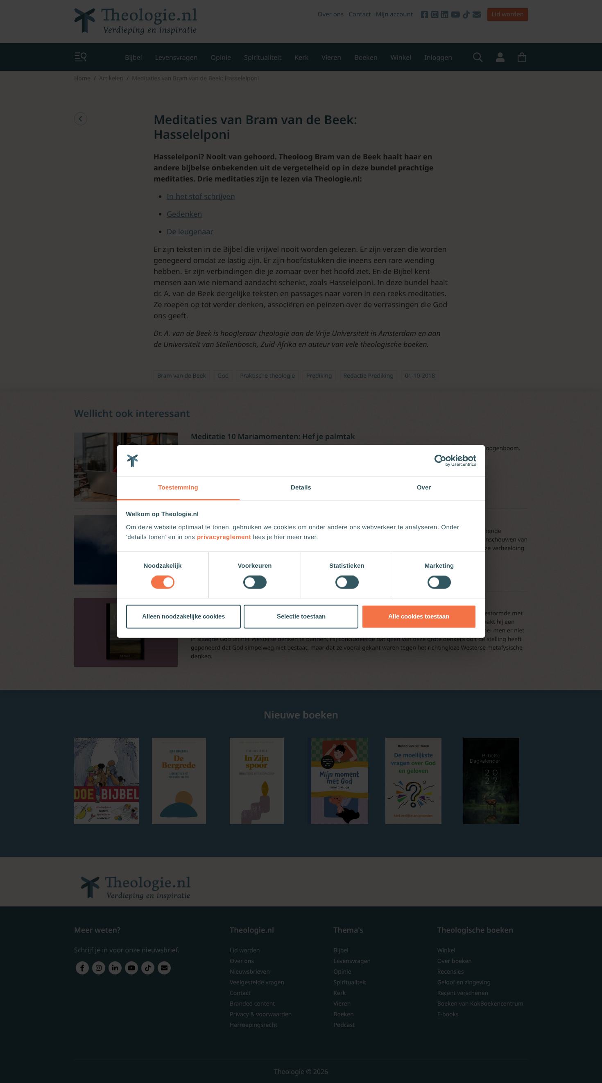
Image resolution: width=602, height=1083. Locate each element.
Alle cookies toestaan (418, 616)
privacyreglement (224, 537)
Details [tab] (301, 487)
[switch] (255, 582)
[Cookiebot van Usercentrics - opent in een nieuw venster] (440, 461)
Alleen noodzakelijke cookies (183, 616)
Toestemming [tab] (178, 487)
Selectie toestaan (301, 616)
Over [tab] (424, 487)
